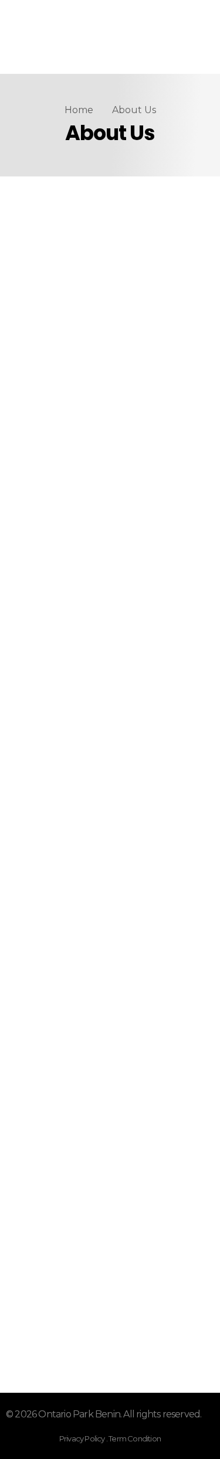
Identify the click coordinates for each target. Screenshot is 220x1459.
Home (79, 109)
